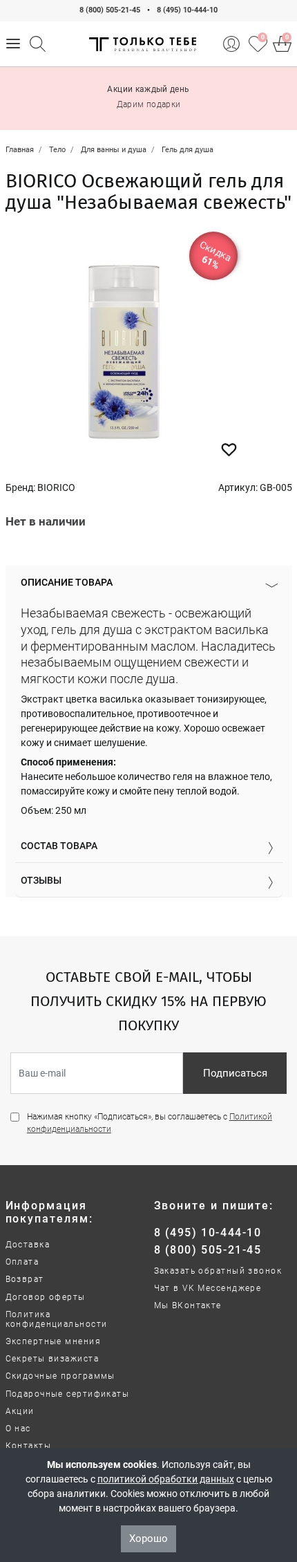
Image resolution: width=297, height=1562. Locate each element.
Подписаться (235, 1073)
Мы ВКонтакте (188, 1305)
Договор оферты (46, 1297)
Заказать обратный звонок (218, 1271)
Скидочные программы (60, 1376)
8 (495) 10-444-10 (187, 10)
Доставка (28, 1244)
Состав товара (59, 845)
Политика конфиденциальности (57, 1319)
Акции (20, 1411)
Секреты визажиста (52, 1359)
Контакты (29, 1446)
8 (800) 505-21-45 (109, 10)
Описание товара (67, 582)
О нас (18, 1428)
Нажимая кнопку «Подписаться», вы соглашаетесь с (149, 1123)
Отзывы (41, 880)
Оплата (22, 1262)
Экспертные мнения (53, 1341)
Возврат (25, 1279)
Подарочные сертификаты (68, 1394)
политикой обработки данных (165, 1479)
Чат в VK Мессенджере (208, 1288)
